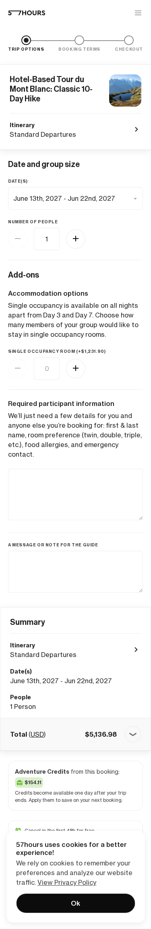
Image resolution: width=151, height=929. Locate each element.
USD (37, 734)
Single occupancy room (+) (56, 351)
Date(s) (17, 181)
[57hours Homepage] (26, 12)
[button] (75, 734)
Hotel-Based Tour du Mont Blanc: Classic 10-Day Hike (51, 88)
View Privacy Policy (66, 882)
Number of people (33, 222)
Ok (75, 903)
